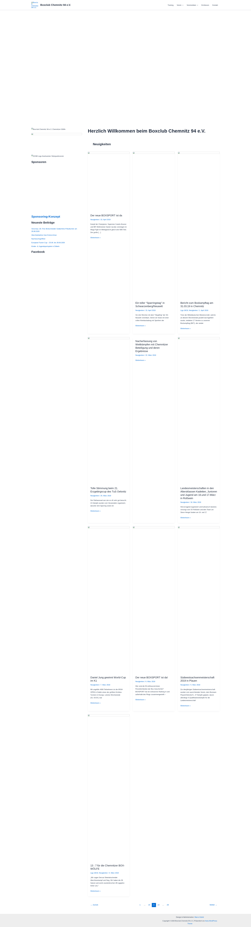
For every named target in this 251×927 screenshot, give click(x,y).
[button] (182, 5)
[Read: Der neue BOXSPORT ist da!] (154, 600)
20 (149, 905)
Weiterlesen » (95, 238)
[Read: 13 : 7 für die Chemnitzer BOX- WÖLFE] (109, 788)
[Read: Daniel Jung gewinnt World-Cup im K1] (109, 600)
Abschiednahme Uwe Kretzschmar (44, 235)
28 (168, 905)
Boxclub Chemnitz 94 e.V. (55, 4)
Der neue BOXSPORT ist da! (151, 677)
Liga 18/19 (184, 310)
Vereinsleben (191, 5)
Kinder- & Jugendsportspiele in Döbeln (45, 246)
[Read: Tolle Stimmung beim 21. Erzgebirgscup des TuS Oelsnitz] (109, 410)
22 (159, 905)
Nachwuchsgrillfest (38, 239)
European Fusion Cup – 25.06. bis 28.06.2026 (48, 243)
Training (170, 5)
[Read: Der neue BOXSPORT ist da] (109, 181)
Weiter (213, 905)
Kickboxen (205, 5)
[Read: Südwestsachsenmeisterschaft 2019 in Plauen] (199, 600)
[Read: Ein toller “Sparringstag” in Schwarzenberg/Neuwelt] (154, 225)
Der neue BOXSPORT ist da (106, 215)
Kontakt (215, 5)
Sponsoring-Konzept (45, 216)
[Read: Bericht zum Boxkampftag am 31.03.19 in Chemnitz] (199, 225)
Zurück (94, 905)
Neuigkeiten (94, 220)
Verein (179, 5)
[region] (125, 65)
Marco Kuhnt (199, 917)
